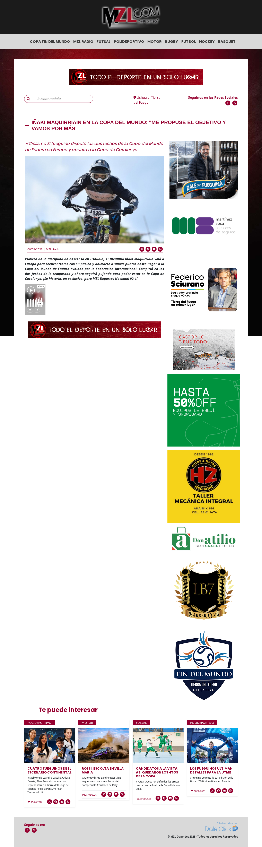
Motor (154, 41)
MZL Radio (83, 41)
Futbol (188, 41)
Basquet (227, 41)
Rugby (171, 41)
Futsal (104, 41)
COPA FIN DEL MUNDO (50, 41)
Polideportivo (129, 41)
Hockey (207, 41)
